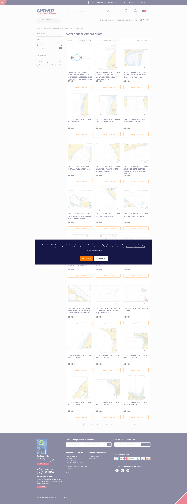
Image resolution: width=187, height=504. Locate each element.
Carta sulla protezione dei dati (135, 247)
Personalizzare (101, 258)
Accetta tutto (86, 258)
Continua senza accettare (94, 250)
